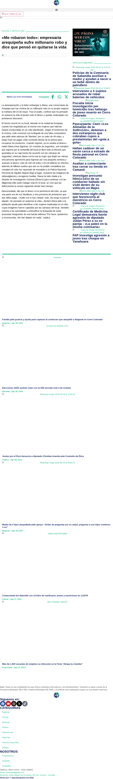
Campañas (6, 766)
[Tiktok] (25, 703)
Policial (6, 31)
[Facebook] (53, 97)
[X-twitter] (19, 703)
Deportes (6, 737)
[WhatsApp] (59, 97)
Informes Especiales (10, 742)
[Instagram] (14, 703)
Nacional (5, 722)
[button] (56, 10)
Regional (5, 712)
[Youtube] (8, 703)
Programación (8, 756)
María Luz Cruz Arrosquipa (19, 97)
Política (5, 727)
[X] (66, 97)
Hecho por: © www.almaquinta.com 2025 (17, 778)
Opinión (5, 747)
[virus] (91, 56)
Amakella (6, 761)
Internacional (7, 732)
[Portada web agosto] (56, 18)
